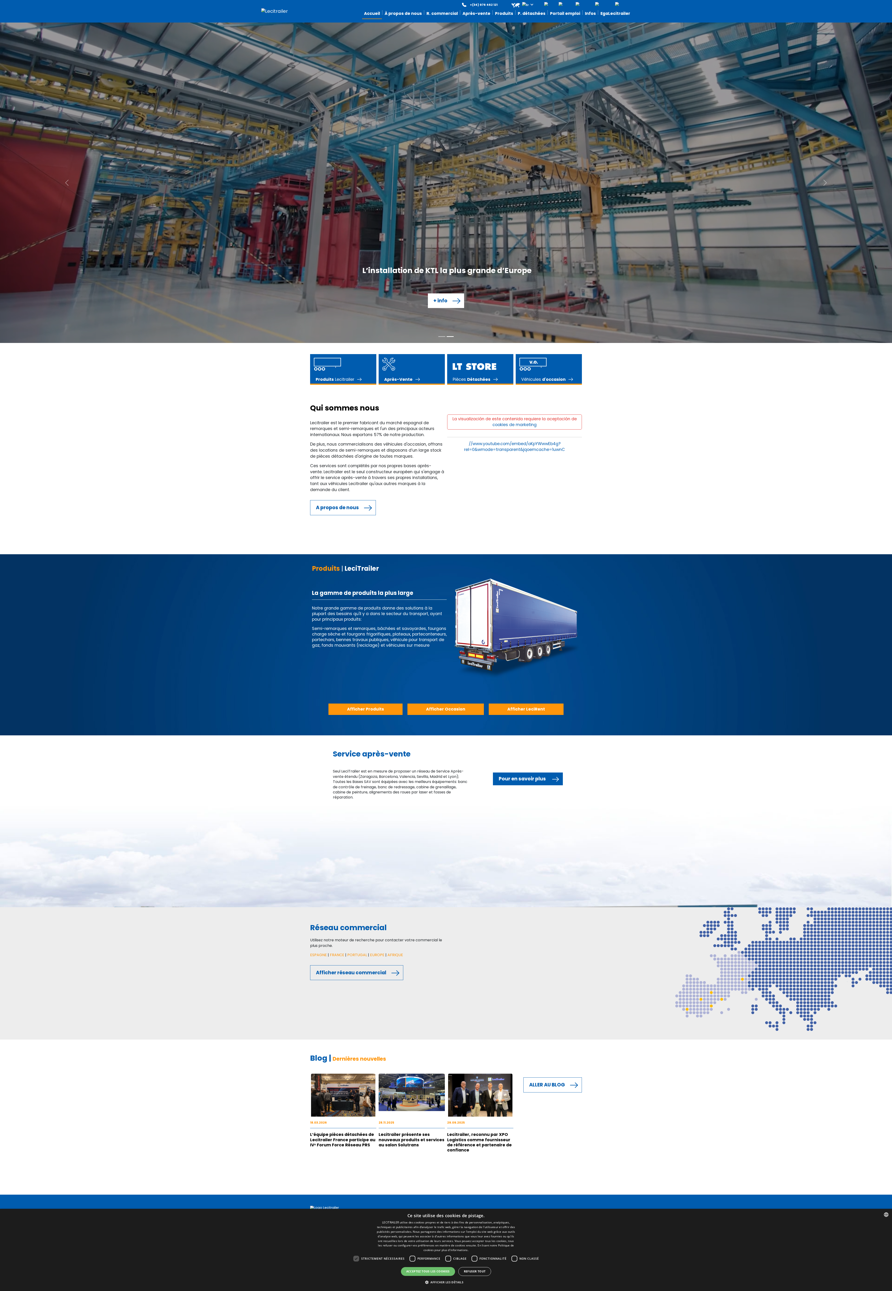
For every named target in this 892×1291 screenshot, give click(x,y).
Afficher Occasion (445, 388)
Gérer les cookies (461, 921)
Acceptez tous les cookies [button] (428, 1271)
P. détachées (412, 912)
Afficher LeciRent (526, 388)
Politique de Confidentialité (469, 907)
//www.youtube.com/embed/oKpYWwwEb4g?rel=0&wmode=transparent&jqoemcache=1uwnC (514, 126)
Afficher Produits (365, 388)
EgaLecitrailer (412, 926)
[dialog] (446, 1250)
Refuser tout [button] (475, 1271)
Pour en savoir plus (522, 458)
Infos (405, 921)
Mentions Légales (461, 902)
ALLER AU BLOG (547, 764)
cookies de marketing (514, 104)
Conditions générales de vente (473, 917)
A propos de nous (337, 187)
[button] (519, 5)
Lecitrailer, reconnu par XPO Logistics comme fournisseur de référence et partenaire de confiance (479, 821)
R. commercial (413, 907)
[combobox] (886, 1214)
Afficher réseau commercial (351, 652)
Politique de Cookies (464, 912)
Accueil (407, 902)
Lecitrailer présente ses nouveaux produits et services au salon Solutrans (411, 819)
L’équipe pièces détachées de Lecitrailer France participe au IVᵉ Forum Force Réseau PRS (342, 819)
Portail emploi (412, 917)
